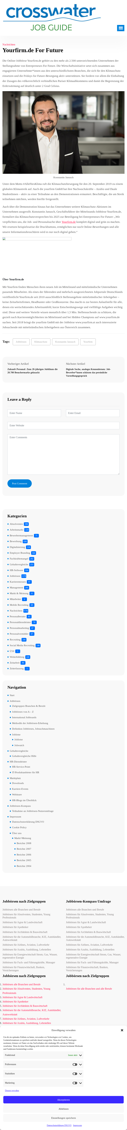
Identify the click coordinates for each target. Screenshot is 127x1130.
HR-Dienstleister (18, 761)
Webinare (17, 794)
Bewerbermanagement (21, 535)
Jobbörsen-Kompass (20, 806)
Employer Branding (20, 553)
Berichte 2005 (24, 860)
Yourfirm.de (69, 221)
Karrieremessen (18, 581)
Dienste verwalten (12, 1090)
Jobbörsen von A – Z (23, 711)
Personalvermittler (19, 633)
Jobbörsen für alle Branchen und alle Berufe (89, 988)
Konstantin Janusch (65, 341)
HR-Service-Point (21, 766)
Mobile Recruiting (19, 605)
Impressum (77, 1125)
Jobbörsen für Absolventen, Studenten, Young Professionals (26, 916)
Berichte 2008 (24, 843)
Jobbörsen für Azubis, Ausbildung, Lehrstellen (26, 949)
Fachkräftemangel (19, 558)
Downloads (18, 783)
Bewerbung (16, 541)
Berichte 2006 (24, 854)
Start (12, 695)
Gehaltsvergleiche (19, 564)
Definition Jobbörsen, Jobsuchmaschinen (33, 728)
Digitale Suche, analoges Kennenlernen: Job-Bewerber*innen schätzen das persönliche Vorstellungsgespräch (88, 372)
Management (16, 587)
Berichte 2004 (24, 866)
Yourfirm (88, 341)
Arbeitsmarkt (16, 529)
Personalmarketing (19, 628)
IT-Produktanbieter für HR (25, 772)
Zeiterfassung (17, 668)
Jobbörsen (21, 341)
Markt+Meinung (22, 838)
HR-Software (16, 570)
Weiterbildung (17, 657)
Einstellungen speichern (63, 1118)
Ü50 (12, 651)
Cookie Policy (19, 827)
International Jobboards (24, 717)
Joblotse (16, 734)
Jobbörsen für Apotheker (15, 927)
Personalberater (18, 616)
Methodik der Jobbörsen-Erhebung (30, 723)
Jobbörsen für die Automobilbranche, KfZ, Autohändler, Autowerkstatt (31, 938)
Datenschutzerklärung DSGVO (59, 1125)
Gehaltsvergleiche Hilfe (24, 756)
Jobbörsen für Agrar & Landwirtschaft (22, 922)
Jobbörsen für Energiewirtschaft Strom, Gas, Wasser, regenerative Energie (29, 956)
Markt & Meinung (19, 593)
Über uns (16, 833)
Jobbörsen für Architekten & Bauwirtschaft (24, 932)
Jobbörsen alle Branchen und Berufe (21, 909)
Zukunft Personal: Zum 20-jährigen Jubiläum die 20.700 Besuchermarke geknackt (32, 371)
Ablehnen (64, 1109)
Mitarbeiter (15, 599)
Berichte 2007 (24, 849)
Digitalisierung (17, 547)
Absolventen (16, 524)
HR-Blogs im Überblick (24, 800)
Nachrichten (8, 44)
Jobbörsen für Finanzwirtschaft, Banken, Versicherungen (23, 969)
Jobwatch (19, 745)
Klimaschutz (40, 341)
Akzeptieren (63, 1099)
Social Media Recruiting (22, 645)
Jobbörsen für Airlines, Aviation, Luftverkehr (25, 944)
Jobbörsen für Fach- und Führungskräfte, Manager (28, 962)
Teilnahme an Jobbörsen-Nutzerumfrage (33, 811)
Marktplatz (15, 778)
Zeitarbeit (15, 662)
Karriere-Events (20, 789)
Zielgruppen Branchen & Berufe (28, 706)
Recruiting (15, 639)
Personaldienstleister (20, 622)
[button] (122, 1030)
